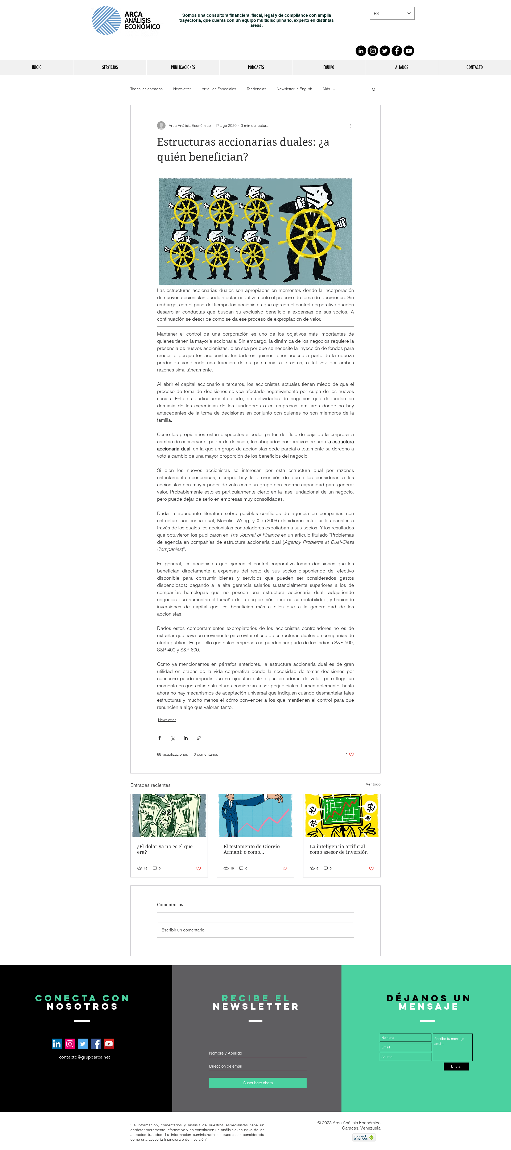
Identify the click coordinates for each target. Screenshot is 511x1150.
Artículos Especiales (219, 88)
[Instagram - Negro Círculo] (373, 50)
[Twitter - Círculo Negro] (385, 50)
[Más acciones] (351, 125)
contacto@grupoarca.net (84, 1057)
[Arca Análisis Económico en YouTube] (109, 1044)
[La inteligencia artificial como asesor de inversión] (341, 815)
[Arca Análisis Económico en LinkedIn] (57, 1044)
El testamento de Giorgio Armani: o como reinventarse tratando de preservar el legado (252, 849)
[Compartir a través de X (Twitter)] (172, 738)
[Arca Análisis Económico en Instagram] (70, 1044)
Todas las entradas (146, 88)
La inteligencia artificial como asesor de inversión (339, 849)
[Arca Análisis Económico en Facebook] (96, 1044)
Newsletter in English (294, 88)
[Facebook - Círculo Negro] (397, 50)
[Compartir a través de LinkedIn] (185, 738)
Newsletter (182, 88)
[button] (109, 67)
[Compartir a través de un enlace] (198, 738)
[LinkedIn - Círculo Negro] (361, 50)
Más (326, 88)
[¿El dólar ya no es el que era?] (169, 815)
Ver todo (373, 784)
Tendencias (256, 88)
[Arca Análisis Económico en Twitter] (83, 1044)
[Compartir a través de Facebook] (159, 738)
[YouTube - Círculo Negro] (408, 50)
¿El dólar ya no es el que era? (165, 849)
